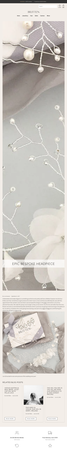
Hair (31, 15)
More (48, 15)
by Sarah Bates (8, 395)
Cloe (45, 303)
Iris (16, 310)
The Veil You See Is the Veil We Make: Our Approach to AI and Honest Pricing (54, 391)
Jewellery (25, 15)
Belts (36, 15)
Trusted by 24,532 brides (33, 1)
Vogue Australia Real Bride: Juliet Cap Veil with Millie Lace (12, 390)
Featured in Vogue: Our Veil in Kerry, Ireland (33, 409)
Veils (18, 15)
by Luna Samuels (6, 296)
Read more (10, 419)
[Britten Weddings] (33, 12)
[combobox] (48, 6)
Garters (42, 15)
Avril (44, 308)
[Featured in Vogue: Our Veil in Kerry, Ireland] (33, 395)
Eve (48, 308)
